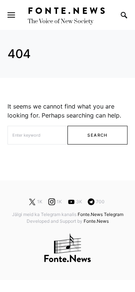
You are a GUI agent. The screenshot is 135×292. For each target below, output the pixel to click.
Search (97, 135)
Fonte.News (67, 10)
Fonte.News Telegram (100, 214)
